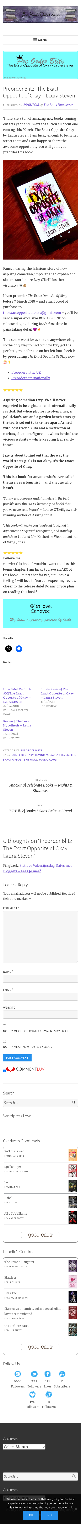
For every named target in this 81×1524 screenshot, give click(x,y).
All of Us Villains (15, 1213)
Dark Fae (10, 1293)
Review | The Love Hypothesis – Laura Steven (17, 725)
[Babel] (73, 1207)
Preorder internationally (30, 378)
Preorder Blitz (32, 750)
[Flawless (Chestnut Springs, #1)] (73, 1287)
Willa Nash (13, 1187)
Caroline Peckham (17, 1298)
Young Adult (48, 759)
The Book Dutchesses (58, 105)
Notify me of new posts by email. (28, 1046)
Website (9, 1007)
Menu (42, 40)
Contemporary (23, 754)
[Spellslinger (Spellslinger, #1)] (73, 1176)
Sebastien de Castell (18, 1172)
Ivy (6, 1182)
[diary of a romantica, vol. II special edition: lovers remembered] (73, 1318)
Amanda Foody (15, 1218)
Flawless (10, 1277)
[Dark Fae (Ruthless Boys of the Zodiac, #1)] (73, 1302)
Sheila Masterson (17, 1267)
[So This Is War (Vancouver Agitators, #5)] (73, 1160)
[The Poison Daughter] (73, 1271)
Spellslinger (12, 1167)
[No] (76, 1509)
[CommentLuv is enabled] (25, 1071)
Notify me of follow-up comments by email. (36, 1031)
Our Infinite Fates (16, 1326)
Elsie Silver (13, 1282)
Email (8, 990)
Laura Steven (59, 754)
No (50, 1515)
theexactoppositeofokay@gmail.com (32, 313)
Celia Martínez (15, 1318)
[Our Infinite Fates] (73, 1335)
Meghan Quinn (15, 1156)
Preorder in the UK (26, 372)
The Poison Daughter (19, 1262)
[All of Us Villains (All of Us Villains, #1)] (73, 1223)
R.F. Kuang (13, 1203)
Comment (11, 908)
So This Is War (14, 1151)
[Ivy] (73, 1191)
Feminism (41, 754)
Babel (8, 1198)
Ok (31, 1515)
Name (8, 971)
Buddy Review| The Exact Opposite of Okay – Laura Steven (57, 693)
